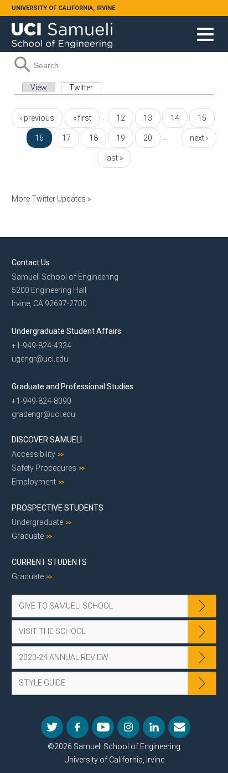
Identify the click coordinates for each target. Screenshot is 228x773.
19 (120, 137)
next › (199, 137)
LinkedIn (154, 727)
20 (147, 137)
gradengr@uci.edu (43, 414)
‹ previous (37, 118)
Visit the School (52, 631)
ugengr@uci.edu (40, 358)
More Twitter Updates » (51, 198)
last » (114, 157)
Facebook (77, 727)
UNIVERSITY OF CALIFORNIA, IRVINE (63, 8)
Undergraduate (37, 522)
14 (174, 118)
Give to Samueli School (66, 605)
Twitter (85, 87)
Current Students (49, 562)
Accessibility (33, 454)
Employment (34, 481)
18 (93, 137)
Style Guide (42, 682)
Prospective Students (57, 507)
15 (202, 118)
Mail (179, 727)
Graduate (28, 536)
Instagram (128, 727)
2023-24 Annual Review (63, 657)
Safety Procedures (44, 467)
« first (82, 118)
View (38, 87)
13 (147, 118)
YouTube (103, 727)
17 (66, 137)
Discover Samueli (47, 439)
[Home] (62, 31)
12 (120, 118)
